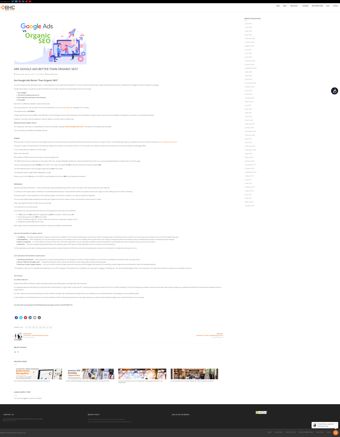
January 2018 (249, 161)
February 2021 (250, 124)
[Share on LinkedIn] (30, 318)
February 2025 (250, 61)
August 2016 (249, 191)
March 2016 (249, 202)
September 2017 (250, 172)
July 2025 (248, 50)
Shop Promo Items (317, 6)
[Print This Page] (50, 327)
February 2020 (250, 135)
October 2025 (249, 42)
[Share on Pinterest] (25, 318)
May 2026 (248, 31)
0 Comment (41, 74)
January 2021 (249, 128)
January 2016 (249, 206)
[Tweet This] (30, 327)
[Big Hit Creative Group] (7, 11)
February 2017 (250, 187)
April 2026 (248, 35)
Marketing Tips (54, 74)
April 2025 (248, 57)
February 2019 (250, 146)
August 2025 (249, 46)
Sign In (270, 432)
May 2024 (248, 76)
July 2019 (248, 139)
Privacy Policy (279, 432)
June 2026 (248, 27)
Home (278, 6)
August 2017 (249, 176)
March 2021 (249, 120)
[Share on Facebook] (16, 318)
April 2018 (248, 154)
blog (48, 74)
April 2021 (248, 116)
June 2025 (248, 53)
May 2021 (248, 113)
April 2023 (248, 94)
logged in (26, 398)
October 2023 (249, 87)
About (285, 6)
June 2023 (248, 90)
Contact (335, 6)
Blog (327, 6)
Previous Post (35, 334)
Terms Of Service (290, 432)
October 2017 (249, 168)
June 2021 (248, 109)
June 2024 (248, 72)
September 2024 (250, 68)
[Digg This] (43, 327)
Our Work (305, 6)
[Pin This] (33, 327)
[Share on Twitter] (20, 318)
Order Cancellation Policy (305, 432)
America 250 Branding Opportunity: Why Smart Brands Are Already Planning (87, 381)
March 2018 (249, 157)
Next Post (209, 334)
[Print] (39, 318)
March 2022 (249, 102)
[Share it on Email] (34, 318)
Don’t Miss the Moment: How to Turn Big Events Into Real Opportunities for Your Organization (140, 381)
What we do (294, 6)
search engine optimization (168, 142)
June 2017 (248, 183)
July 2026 (248, 24)
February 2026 (250, 38)
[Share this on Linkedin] (36, 327)
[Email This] (47, 327)
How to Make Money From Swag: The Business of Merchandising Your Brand (191, 381)
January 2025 (249, 64)
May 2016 (248, 198)
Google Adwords (66, 108)
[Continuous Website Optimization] (38, 379)
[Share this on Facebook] (26, 327)
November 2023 (250, 83)
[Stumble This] (40, 327)
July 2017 (248, 180)
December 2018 (250, 150)
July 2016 (248, 194)
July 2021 (248, 105)
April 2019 (248, 142)
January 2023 (249, 98)
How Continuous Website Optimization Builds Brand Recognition (32, 381)
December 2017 (250, 165)
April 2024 (248, 79)
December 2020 (250, 131)
